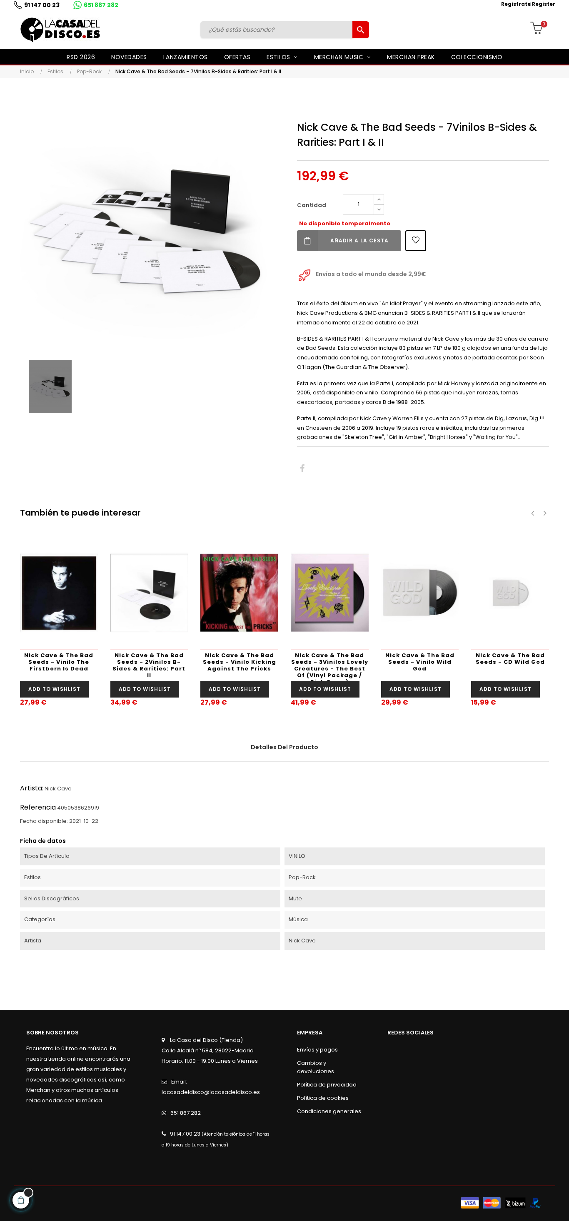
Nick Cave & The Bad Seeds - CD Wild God (510, 658)
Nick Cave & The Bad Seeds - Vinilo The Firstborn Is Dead (58, 662)
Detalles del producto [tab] (284, 747)
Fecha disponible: (44, 821)
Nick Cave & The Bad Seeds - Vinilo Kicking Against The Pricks (239, 662)
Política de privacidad (327, 1085)
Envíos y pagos (317, 1050)
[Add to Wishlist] (415, 240)
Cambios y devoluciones (315, 1067)
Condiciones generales (329, 1111)
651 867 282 (101, 5)
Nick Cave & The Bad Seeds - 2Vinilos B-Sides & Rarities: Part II (148, 665)
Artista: (31, 788)
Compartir (302, 468)
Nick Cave (58, 788)
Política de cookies (323, 1098)
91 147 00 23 (42, 5)
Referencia (38, 807)
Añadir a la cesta (359, 240)
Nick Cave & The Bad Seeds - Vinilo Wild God (419, 662)
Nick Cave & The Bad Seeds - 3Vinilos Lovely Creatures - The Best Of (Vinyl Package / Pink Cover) (329, 666)
